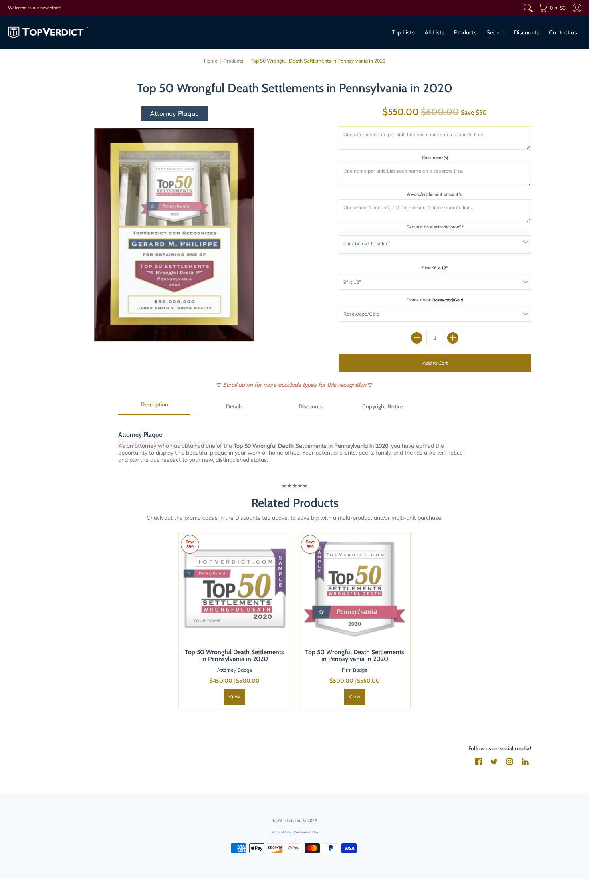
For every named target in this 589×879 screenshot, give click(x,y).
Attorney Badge (234, 670)
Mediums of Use (305, 832)
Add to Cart (435, 363)
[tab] (154, 407)
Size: (435, 268)
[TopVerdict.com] (48, 32)
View (234, 696)
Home (211, 61)
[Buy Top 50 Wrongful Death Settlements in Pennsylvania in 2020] (234, 589)
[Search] (528, 8)
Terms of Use (281, 832)
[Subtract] (416, 338)
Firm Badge (354, 670)
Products (233, 61)
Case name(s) (435, 157)
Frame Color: (434, 300)
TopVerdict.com (286, 820)
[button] (552, 8)
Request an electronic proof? (435, 227)
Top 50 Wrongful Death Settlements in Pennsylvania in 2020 (234, 655)
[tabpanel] (294, 443)
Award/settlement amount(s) (435, 194)
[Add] (452, 338)
